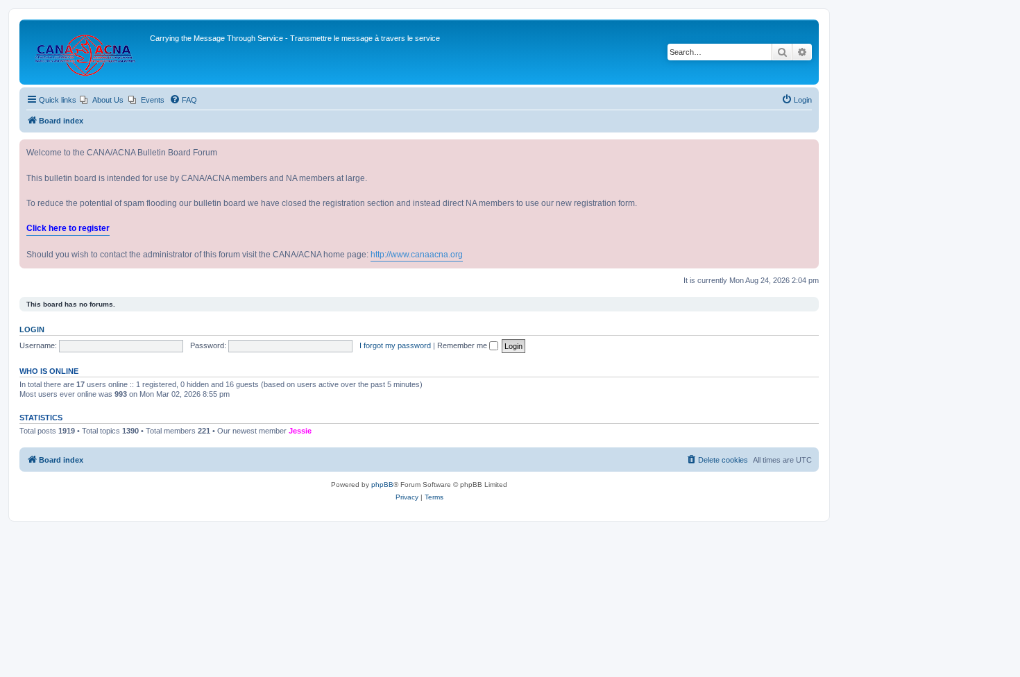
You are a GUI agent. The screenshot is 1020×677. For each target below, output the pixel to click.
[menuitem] (102, 100)
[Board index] (86, 52)
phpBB (382, 484)
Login (31, 329)
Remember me (463, 345)
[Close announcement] (808, 150)
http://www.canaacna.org (417, 254)
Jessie (300, 431)
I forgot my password (395, 345)
